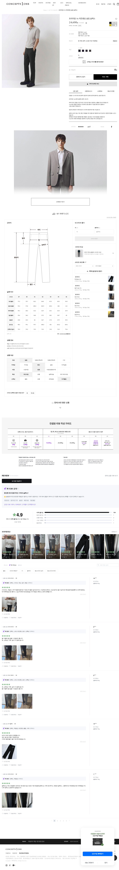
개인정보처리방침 (24, 853)
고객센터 (109, 4)
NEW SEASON (74, 841)
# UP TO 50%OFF (52, 10)
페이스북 (111, 127)
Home (45, 10)
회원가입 (103, 4)
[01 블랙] (79, 50)
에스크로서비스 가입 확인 (69, 858)
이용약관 (14, 853)
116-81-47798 (18, 858)
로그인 (97, 4)
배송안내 (115, 41)
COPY (79, 26)
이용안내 (8, 853)
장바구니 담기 (80, 77)
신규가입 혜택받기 (97, 854)
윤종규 (80, 856)
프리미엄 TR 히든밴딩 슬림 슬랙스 (68, 10)
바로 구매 (105, 77)
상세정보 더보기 (60, 202)
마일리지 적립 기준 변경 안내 (36, 841)
